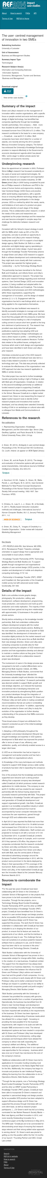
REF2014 (21, 5)
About (4, 13)
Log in (42, 25)
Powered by (35, 1170)
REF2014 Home (22, 18)
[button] (26, 96)
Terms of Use (7, 18)
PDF (8, 91)
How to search (16, 13)
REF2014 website (11, 1156)
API (35, 13)
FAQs (28, 13)
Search (6, 1153)
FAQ (5, 1162)
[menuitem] (4, 13)
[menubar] (23, 15)
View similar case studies (13, 97)
